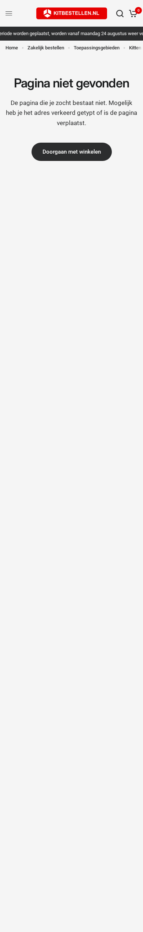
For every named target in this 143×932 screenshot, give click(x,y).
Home (12, 47)
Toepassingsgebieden (97, 47)
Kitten (135, 47)
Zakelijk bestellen (45, 47)
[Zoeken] (120, 13)
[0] (132, 13)
